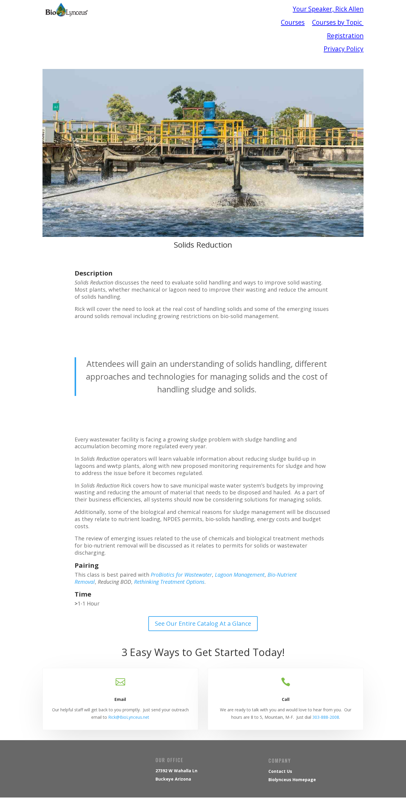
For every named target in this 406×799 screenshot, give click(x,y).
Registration (345, 36)
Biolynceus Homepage (292, 779)
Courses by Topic (337, 22)
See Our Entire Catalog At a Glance (203, 623)
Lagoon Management (240, 574)
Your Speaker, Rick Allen (328, 9)
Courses (293, 22)
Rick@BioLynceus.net (128, 717)
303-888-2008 (325, 717)
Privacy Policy (343, 49)
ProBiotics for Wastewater (181, 574)
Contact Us (280, 771)
